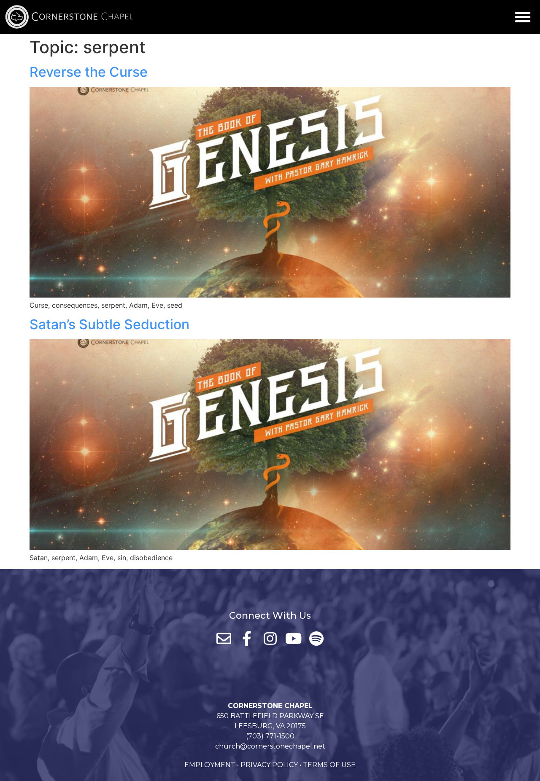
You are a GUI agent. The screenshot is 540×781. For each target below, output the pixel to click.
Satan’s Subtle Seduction (109, 324)
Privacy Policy (269, 765)
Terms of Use (329, 765)
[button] (522, 17)
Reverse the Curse (89, 72)
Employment (209, 765)
